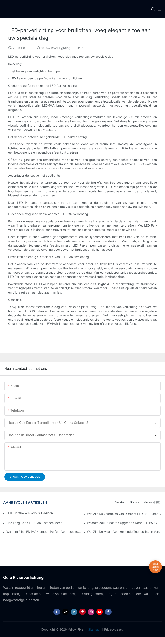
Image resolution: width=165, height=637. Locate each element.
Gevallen (120, 502)
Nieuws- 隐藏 (152, 502)
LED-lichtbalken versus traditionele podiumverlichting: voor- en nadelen (31, 513)
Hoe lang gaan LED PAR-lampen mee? (34, 523)
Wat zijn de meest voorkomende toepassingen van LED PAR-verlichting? (124, 531)
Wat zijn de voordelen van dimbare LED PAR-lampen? (124, 514)
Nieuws (134, 502)
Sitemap (94, 629)
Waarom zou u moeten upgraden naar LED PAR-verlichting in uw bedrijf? (124, 523)
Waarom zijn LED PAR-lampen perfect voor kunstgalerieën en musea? (43, 531)
